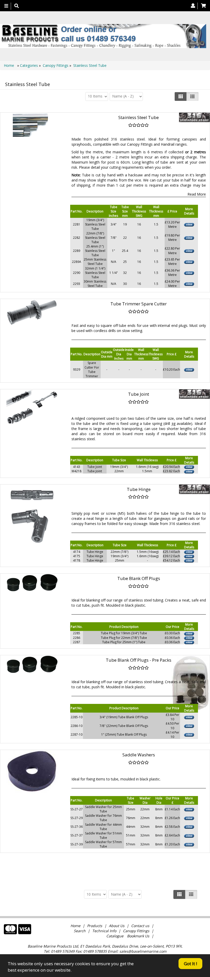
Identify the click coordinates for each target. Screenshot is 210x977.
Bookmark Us (138, 935)
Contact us (140, 925)
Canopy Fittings (55, 65)
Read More (196, 194)
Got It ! (190, 964)
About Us (116, 925)
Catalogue (114, 935)
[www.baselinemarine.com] (103, 36)
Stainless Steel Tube (90, 65)
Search (80, 930)
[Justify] (192, 96)
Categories (29, 65)
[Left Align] (181, 96)
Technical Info (104, 930)
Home (9, 65)
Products (94, 925)
